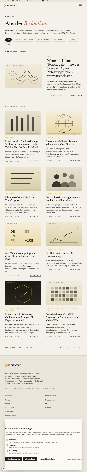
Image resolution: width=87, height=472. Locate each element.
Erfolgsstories (50, 400)
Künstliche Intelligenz (23, 39)
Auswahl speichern (47, 459)
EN (48, 1)
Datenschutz (73, 39)
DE (43, 1)
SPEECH (8, 404)
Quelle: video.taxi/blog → (71, 347)
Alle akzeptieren (13, 459)
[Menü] (80, 5)
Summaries (9, 412)
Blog (46, 404)
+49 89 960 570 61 (13, 1)
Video (9, 44)
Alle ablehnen (30, 459)
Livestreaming (58, 39)
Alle (8, 39)
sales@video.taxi (32, 1)
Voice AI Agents (10, 416)
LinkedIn (48, 408)
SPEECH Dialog (10, 408)
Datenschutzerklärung (74, 459)
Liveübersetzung (43, 39)
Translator (8, 400)
